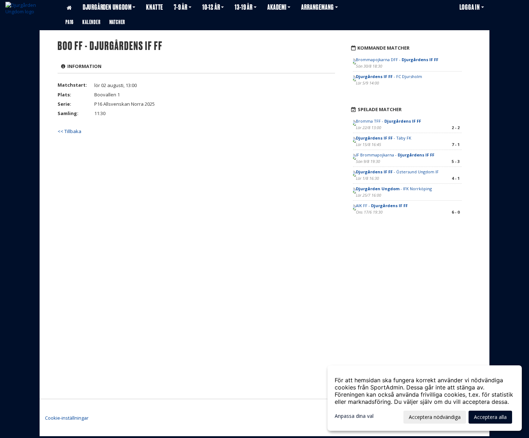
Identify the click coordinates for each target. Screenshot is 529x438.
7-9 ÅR (180, 7)
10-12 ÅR (211, 7)
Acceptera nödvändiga (435, 417)
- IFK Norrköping (394, 188)
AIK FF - (382, 205)
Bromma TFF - (388, 121)
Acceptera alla (490, 417)
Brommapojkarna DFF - (397, 59)
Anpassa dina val (354, 416)
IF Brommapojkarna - (395, 155)
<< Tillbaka (69, 131)
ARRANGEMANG (317, 7)
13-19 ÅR (243, 7)
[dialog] (424, 398)
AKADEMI (277, 7)
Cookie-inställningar (67, 418)
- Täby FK (383, 138)
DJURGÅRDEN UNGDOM (107, 7)
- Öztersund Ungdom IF (397, 171)
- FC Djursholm (389, 76)
